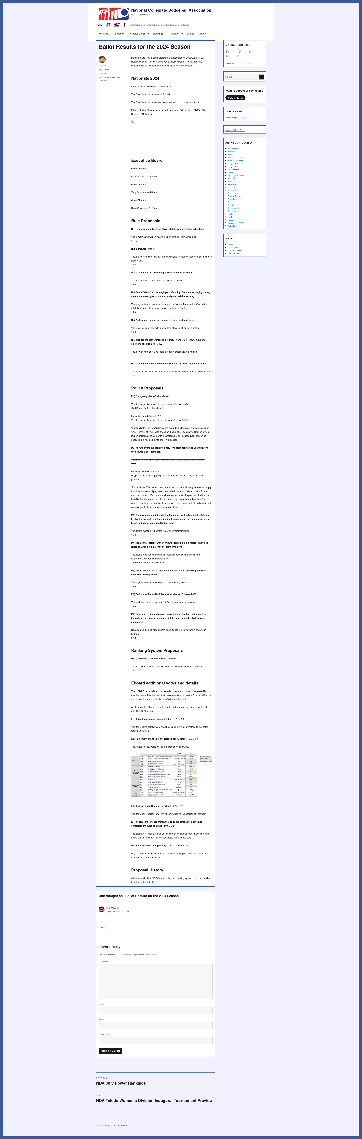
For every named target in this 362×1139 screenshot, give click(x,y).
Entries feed (233, 247)
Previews (231, 202)
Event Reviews (234, 169)
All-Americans (233, 148)
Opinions (231, 187)
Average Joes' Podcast (237, 157)
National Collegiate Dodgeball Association (171, 10)
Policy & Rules (234, 196)
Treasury (231, 219)
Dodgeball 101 (233, 163)
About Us (103, 33)
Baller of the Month (235, 160)
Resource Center (137, 33)
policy (101, 77)
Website (103, 1034)
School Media (233, 208)
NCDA (98, 1125)
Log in (230, 244)
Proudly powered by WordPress (117, 1125)
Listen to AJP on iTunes (235, 130)
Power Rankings (234, 199)
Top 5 (230, 217)
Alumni (230, 154)
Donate (202, 33)
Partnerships (233, 193)
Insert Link (148, 882)
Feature (231, 172)
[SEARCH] (261, 77)
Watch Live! (232, 225)
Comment (105, 961)
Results (231, 205)
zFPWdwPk (112, 907)
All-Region (232, 151)
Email (103, 1019)
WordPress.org (234, 253)
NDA (229, 181)
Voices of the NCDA (236, 222)
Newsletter (232, 184)
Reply (102, 926)
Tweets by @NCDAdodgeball (237, 117)
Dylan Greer (103, 65)
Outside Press (233, 190)
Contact (190, 33)
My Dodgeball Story (236, 175)
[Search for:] (242, 77)
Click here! (235, 97)
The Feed (102, 73)
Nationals (175, 33)
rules (119, 77)
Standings (158, 33)
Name (102, 1004)
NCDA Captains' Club (241, 63)
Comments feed (234, 250)
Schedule (120, 33)
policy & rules (110, 77)
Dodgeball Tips (234, 166)
